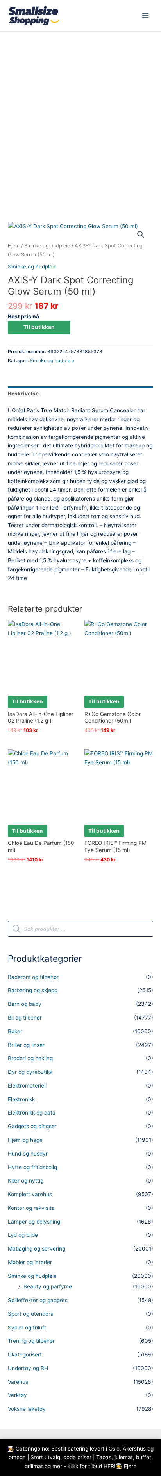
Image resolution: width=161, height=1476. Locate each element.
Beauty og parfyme (47, 1286)
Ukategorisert (25, 1354)
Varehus (18, 1382)
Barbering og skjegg (32, 990)
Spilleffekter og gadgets (38, 1300)
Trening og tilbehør (31, 1341)
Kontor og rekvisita (31, 1208)
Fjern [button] (130, 1466)
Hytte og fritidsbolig (32, 1167)
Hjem (14, 246)
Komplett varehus (30, 1194)
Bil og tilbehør (25, 1017)
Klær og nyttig (25, 1180)
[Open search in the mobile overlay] (80, 929)
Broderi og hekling (30, 1058)
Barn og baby (24, 1004)
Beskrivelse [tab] (23, 393)
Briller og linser (26, 1045)
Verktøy (17, 1395)
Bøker (15, 1031)
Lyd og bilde (23, 1235)
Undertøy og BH (28, 1368)
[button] (141, 234)
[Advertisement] (80, 116)
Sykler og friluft (27, 1327)
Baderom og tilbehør (33, 977)
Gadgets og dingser (32, 1126)
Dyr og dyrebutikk (30, 1072)
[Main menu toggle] (145, 15)
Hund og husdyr (28, 1153)
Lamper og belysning (34, 1221)
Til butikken (39, 327)
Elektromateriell (27, 1085)
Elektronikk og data (31, 1112)
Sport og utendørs (30, 1314)
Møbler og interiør (30, 1262)
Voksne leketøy (27, 1409)
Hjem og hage (25, 1140)
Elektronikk (21, 1099)
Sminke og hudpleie (47, 246)
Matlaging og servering (36, 1248)
